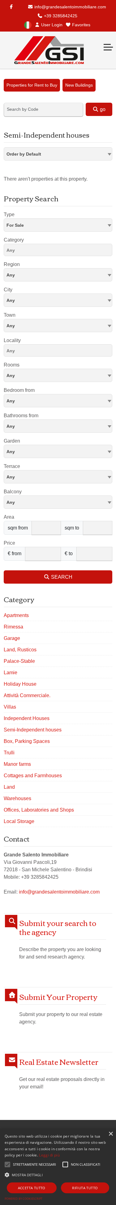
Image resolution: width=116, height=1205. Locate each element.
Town (9, 315)
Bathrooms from (21, 415)
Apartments (16, 615)
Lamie (10, 672)
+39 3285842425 (60, 15)
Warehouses (17, 798)
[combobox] (58, 154)
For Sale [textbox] (15, 225)
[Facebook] (11, 6)
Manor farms (17, 764)
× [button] (110, 1134)
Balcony (13, 491)
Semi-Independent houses (33, 729)
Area (9, 517)
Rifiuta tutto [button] (85, 1188)
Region (12, 264)
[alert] (58, 1167)
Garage (12, 638)
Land (9, 787)
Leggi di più (49, 1155)
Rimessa (13, 626)
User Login (51, 24)
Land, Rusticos (20, 649)
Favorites (80, 24)
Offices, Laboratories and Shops (39, 810)
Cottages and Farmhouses (33, 775)
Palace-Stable (19, 661)
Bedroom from (19, 390)
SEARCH (61, 577)
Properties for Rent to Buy (31, 85)
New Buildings (79, 85)
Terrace (12, 466)
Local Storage (19, 821)
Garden (12, 441)
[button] (58, 1175)
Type (9, 214)
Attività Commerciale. (27, 695)
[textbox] (58, 274)
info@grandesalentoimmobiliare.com (69, 6)
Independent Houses (26, 718)
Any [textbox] (10, 325)
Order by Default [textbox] (23, 154)
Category (14, 239)
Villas (10, 707)
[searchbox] (60, 251)
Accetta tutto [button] (31, 1188)
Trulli (9, 752)
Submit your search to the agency (57, 927)
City (8, 289)
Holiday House (20, 684)
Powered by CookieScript (23, 1199)
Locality (12, 340)
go (102, 109)
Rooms (11, 364)
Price (9, 543)
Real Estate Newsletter (58, 1061)
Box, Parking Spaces (27, 741)
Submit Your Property (58, 996)
